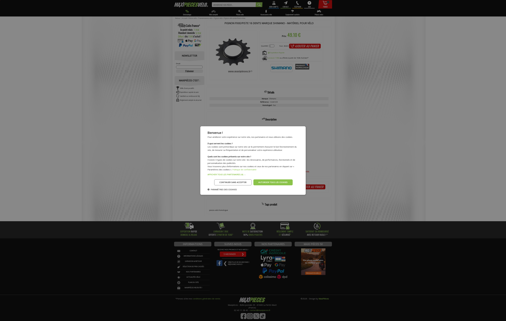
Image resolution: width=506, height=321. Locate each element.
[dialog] (253, 160)
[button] (253, 174)
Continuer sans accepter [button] (232, 182)
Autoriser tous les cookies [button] (273, 182)
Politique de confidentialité (244, 169)
